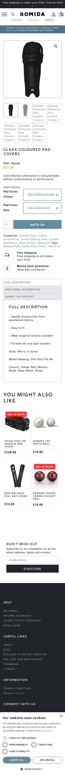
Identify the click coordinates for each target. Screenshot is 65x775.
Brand (46, 28)
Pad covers (38, 246)
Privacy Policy (13, 693)
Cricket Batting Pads (34, 239)
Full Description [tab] (17, 282)
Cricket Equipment (28, 28)
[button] (56, 46)
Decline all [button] (47, 760)
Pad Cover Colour (11, 194)
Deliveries (10, 611)
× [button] (61, 716)
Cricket (17, 20)
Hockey (34, 20)
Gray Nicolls (27, 242)
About (7, 645)
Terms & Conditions (17, 688)
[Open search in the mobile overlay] (12, 14)
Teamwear (11, 664)
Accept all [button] (17, 760)
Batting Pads (28, 235)
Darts (49, 20)
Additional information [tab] (22, 289)
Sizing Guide (12, 625)
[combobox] (42, 194)
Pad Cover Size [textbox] (39, 208)
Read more (47, 730)
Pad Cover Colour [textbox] (41, 194)
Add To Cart (37, 224)
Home (9, 28)
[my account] (53, 16)
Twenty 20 (43, 242)
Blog (6, 650)
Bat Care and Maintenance (23, 659)
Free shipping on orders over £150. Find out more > (33, 4)
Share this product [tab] (20, 296)
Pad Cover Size (11, 207)
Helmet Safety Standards (22, 620)
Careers (9, 669)
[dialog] (32, 743)
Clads (25, 246)
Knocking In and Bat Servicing (25, 654)
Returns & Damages (17, 616)
